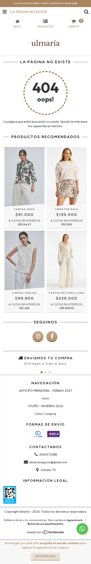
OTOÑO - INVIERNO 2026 (45, 406)
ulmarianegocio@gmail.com (48, 462)
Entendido (45, 556)
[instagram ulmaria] (38, 336)
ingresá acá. (74, 520)
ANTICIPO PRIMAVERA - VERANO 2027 (45, 391)
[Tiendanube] (45, 533)
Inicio (45, 398)
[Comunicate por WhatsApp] (82, 528)
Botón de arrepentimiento (45, 523)
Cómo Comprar (45, 414)
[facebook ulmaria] (51, 336)
